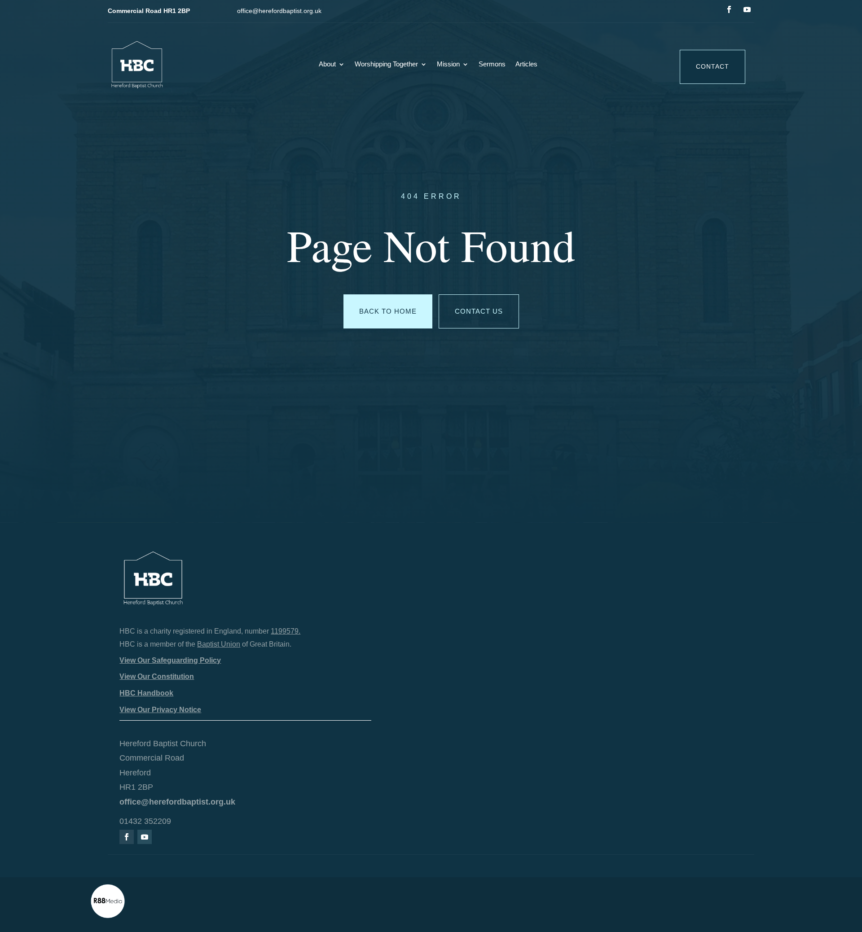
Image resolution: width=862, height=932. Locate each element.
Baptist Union (218, 644)
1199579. (285, 631)
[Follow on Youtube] (747, 9)
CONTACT (712, 66)
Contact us (479, 311)
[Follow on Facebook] (729, 9)
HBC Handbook (146, 693)
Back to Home (388, 311)
